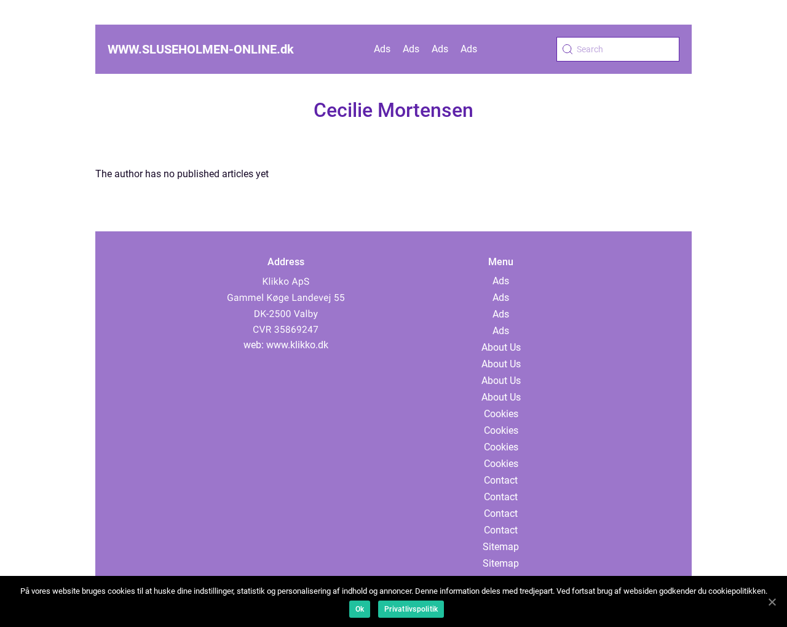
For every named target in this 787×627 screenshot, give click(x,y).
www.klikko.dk (297, 345)
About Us (501, 347)
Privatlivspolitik (411, 609)
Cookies (501, 414)
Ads (382, 49)
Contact (501, 480)
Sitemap (501, 547)
